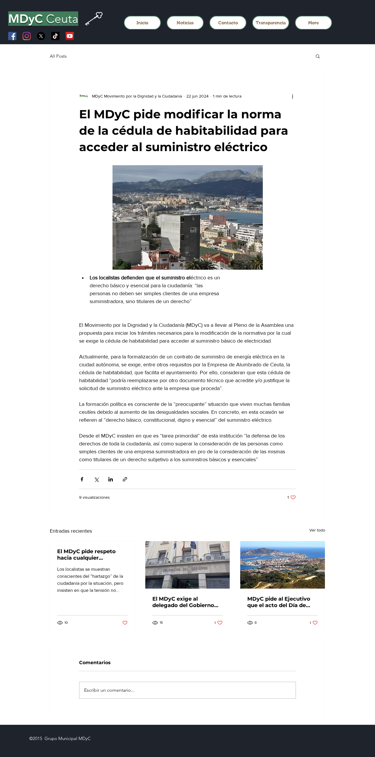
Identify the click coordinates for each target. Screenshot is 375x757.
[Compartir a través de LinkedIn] (110, 479)
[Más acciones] (292, 96)
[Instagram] (27, 36)
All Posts (58, 56)
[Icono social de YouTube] (70, 36)
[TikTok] (55, 36)
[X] (41, 36)
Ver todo (317, 530)
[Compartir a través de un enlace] (125, 479)
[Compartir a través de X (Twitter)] (96, 479)
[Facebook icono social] (12, 36)
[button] (318, 56)
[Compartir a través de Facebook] (82, 479)
